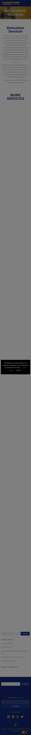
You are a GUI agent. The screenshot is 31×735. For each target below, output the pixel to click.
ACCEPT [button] (18, 370)
